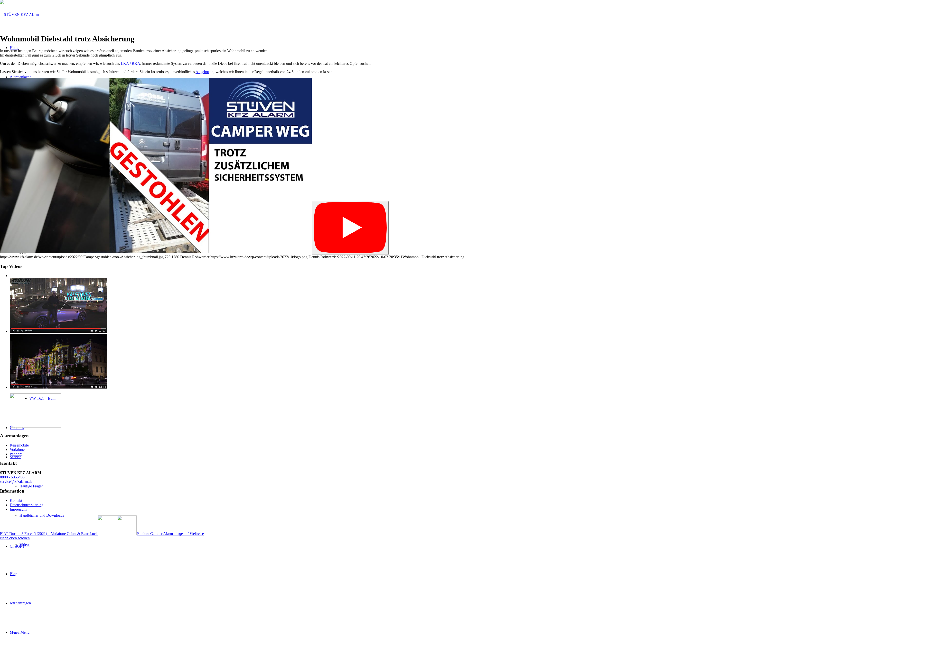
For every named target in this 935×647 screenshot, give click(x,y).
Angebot (202, 72)
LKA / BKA (130, 63)
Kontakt (16, 500)
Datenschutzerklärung (26, 505)
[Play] (350, 228)
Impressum (18, 509)
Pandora (16, 454)
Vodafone (17, 449)
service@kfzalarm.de (16, 481)
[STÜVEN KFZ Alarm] (19, 14)
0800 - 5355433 (12, 477)
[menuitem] (477, 515)
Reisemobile (19, 445)
